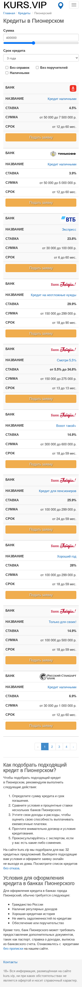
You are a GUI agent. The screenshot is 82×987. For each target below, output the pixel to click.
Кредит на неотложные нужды (53, 294)
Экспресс (69, 229)
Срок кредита (14, 50)
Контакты (10, 962)
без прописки (13, 948)
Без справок (20, 67)
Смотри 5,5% (66, 360)
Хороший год (66, 556)
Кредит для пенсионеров (57, 490)
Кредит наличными (62, 98)
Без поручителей (54, 67)
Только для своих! (62, 621)
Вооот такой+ (66, 425)
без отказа (11, 868)
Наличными (19, 72)
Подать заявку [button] (41, 137)
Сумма (8, 30)
